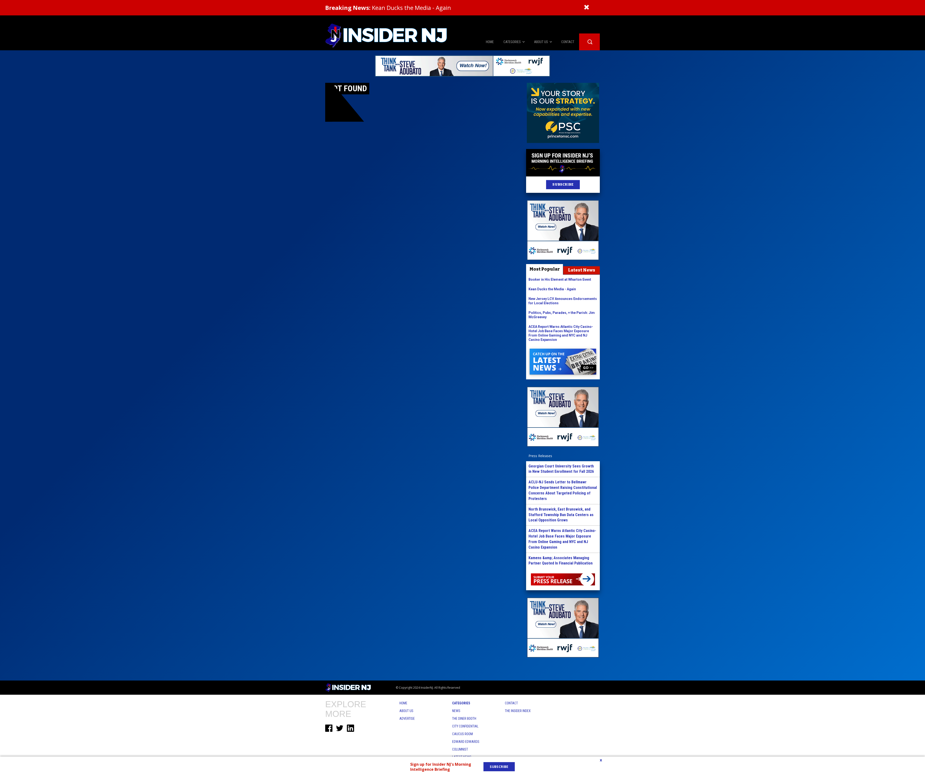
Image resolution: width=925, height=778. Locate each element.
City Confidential (465, 726)
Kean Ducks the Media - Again (388, 8)
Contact (511, 703)
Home (403, 703)
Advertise (407, 718)
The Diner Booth (464, 718)
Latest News (581, 270)
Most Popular (544, 269)
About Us (406, 711)
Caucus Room (462, 734)
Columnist (460, 749)
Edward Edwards (465, 742)
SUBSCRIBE (562, 184)
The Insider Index (518, 711)
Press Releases (540, 456)
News (456, 711)
